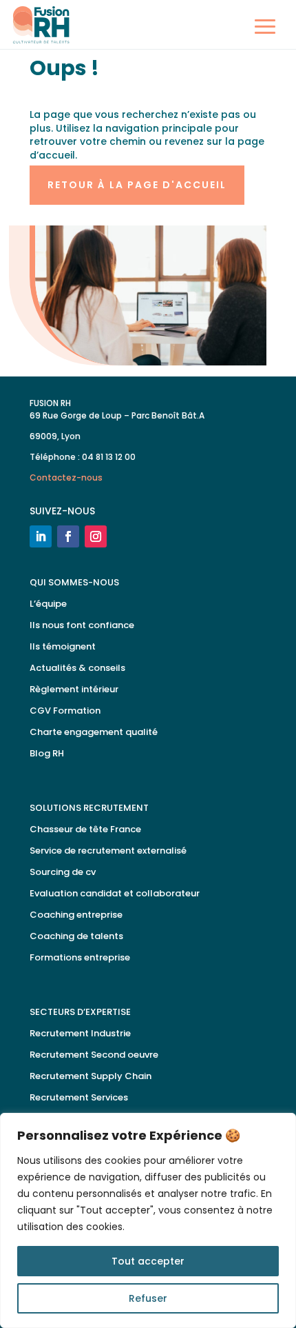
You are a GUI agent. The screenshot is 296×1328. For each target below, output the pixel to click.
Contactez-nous (66, 477)
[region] (148, 1220)
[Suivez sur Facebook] (68, 536)
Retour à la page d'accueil (136, 185)
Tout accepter (148, 1261)
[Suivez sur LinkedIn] (41, 536)
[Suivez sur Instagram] (96, 536)
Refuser (148, 1298)
